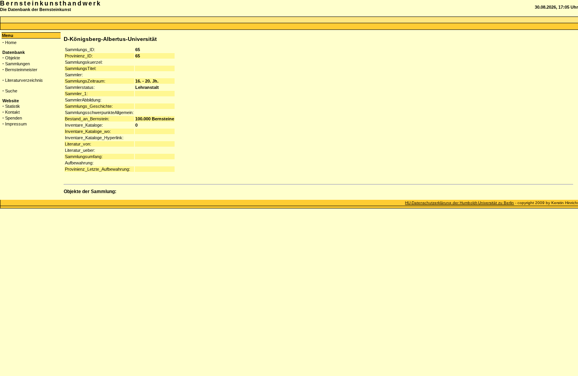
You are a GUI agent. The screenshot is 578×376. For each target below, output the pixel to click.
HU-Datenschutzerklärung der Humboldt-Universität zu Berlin (459, 203)
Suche (11, 90)
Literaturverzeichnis (24, 80)
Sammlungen (17, 63)
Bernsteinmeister (21, 69)
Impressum (16, 124)
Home (11, 42)
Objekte (12, 57)
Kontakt (12, 112)
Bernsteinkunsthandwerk (50, 3)
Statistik (12, 106)
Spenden (13, 118)
